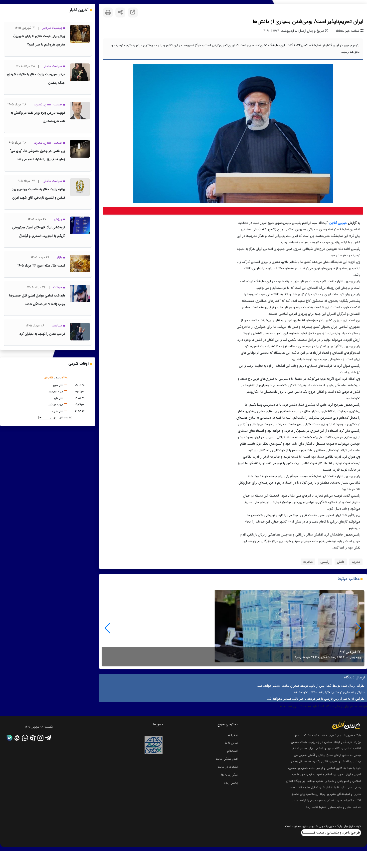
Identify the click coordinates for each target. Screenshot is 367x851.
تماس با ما (231, 742)
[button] (107, 628)
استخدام (232, 750)
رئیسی (325, 562)
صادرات (308, 562)
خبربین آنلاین (338, 223)
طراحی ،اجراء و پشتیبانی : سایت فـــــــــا (331, 832)
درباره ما (233, 734)
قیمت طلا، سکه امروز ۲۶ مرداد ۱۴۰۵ (41, 265)
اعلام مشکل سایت (226, 758)
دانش (340, 562)
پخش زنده (231, 782)
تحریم (356, 562)
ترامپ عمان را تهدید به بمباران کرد (42, 333)
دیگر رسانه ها (229, 774)
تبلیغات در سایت (227, 766)
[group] (233, 628)
